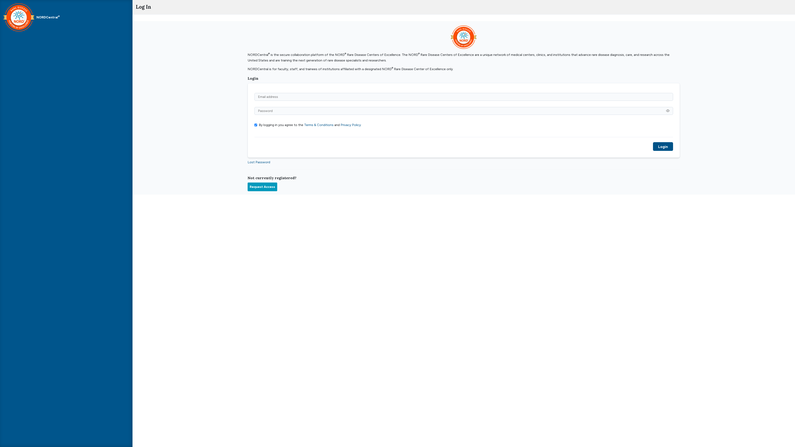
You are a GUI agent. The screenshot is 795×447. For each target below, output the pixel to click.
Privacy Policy (351, 125)
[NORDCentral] (18, 17)
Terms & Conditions (319, 125)
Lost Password (259, 162)
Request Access (262, 187)
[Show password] (668, 111)
